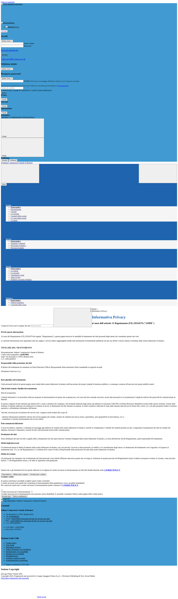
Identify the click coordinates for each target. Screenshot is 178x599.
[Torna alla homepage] (89, 163)
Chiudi (4, 99)
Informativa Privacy (13, 547)
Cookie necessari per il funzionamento (16, 492)
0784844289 (14, 516)
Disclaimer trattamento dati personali (15, 578)
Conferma (13, 160)
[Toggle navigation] (20, 173)
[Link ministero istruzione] (11, 4)
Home (94, 309)
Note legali (10, 545)
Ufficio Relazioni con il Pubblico (18, 549)
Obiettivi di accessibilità (15, 554)
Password (27, 46)
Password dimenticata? (9, 50)
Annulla (4, 160)
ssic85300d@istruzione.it (30, 519)
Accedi (4, 31)
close (4, 184)
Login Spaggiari (63, 86)
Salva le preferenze (20, 496)
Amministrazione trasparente (17, 560)
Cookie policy (11, 543)
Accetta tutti (38, 474)
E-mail (26, 81)
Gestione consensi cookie (15, 558)
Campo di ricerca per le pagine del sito (15, 326)
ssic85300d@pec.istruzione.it (31, 521)
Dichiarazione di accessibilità (17, 552)
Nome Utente (29, 43)
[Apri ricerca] (158, 173)
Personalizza (6, 474)
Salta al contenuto (8, 2)
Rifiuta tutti (20, 474)
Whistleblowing (12, 556)
